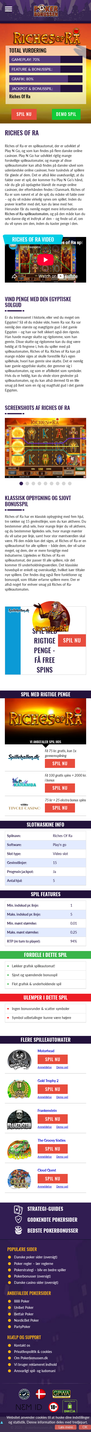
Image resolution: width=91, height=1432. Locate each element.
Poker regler (23, 1263)
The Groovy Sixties (52, 1140)
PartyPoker (22, 1327)
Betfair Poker (23, 1314)
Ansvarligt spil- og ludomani (34, 1371)
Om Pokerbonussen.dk (31, 1358)
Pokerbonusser (25, 1276)
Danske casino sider (29, 1282)
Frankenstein (47, 1110)
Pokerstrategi (23, 1270)
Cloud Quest (47, 1170)
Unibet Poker (23, 1307)
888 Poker (21, 1301)
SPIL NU (24, 114)
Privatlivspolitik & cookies (33, 1352)
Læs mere (65, 1427)
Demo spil (62, 1067)
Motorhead (46, 1051)
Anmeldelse (45, 1067)
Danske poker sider (28, 1257)
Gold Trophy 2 (48, 1081)
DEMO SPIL (66, 114)
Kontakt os (22, 1345)
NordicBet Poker (26, 1320)
